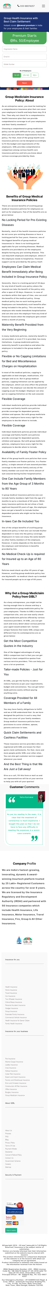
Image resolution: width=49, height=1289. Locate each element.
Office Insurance (11, 1089)
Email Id (6, 57)
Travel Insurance (11, 993)
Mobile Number (9, 64)
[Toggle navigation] (43, 6)
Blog (6, 1140)
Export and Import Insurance (15, 1077)
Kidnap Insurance (11, 1071)
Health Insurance (11, 987)
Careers (8, 1164)
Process (8, 1133)
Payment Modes (11, 1149)
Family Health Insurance (13, 1024)
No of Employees (25, 71)
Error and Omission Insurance (15, 1083)
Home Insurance (11, 990)
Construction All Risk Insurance (16, 1086)
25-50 (26, 75)
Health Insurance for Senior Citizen (17, 1020)
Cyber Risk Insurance (12, 1074)
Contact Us (9, 1158)
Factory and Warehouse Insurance (17, 1080)
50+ (35, 75)
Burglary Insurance (11, 1092)
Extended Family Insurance (14, 1014)
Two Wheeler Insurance (13, 999)
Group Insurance (11, 1011)
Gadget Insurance (11, 1008)
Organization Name (10, 49)
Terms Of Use (10, 1146)
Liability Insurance (11, 1065)
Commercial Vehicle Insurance (16, 1017)
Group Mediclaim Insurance (15, 1095)
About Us (8, 1130)
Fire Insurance (10, 1059)
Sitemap (8, 1167)
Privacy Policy (10, 1143)
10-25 (16, 75)
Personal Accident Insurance (15, 1005)
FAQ (6, 1137)
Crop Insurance (10, 1068)
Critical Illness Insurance (13, 1002)
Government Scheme (12, 1161)
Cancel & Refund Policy (13, 1155)
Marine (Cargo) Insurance (14, 1062)
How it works (11, 1230)
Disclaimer (8, 1152)
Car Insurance (10, 996)
